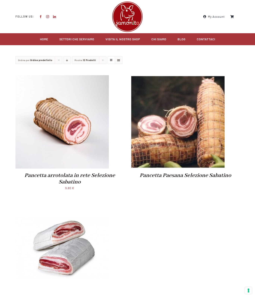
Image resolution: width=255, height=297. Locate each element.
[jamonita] (127, 2)
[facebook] (40, 16)
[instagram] (47, 16)
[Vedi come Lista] (118, 60)
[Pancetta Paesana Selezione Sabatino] (178, 78)
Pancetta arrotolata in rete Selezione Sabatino (69, 179)
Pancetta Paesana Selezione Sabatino (185, 175)
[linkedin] (54, 16)
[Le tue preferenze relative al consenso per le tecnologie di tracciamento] (248, 290)
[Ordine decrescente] (67, 60)
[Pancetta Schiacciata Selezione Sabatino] (62, 203)
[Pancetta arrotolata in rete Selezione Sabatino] (62, 78)
